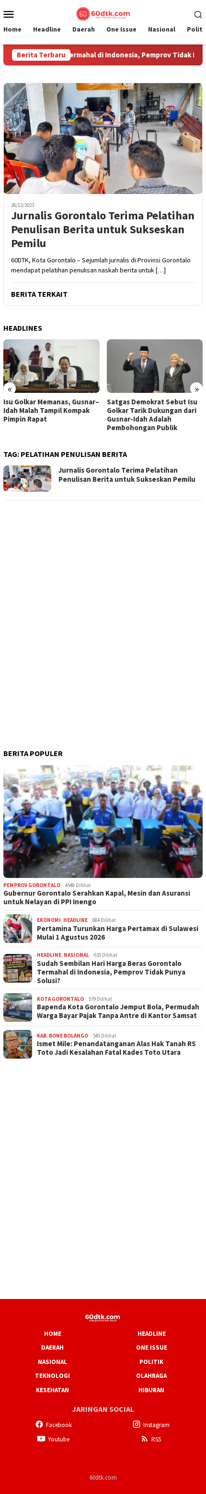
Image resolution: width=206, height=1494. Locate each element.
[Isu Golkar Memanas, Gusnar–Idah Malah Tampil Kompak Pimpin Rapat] (51, 366)
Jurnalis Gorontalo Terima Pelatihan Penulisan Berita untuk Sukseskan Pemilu (103, 229)
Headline (75, 920)
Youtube (58, 1439)
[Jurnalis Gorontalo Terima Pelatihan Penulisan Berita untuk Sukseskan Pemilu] (103, 138)
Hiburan (151, 1390)
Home (52, 1334)
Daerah (52, 1347)
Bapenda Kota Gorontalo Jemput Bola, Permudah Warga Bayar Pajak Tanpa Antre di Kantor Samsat (118, 1011)
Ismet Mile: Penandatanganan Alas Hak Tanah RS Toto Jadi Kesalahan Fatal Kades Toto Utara (116, 1048)
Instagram (156, 1425)
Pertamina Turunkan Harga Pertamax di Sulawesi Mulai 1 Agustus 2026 (117, 933)
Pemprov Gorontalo (31, 885)
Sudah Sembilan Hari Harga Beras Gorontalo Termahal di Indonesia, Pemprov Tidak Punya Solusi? (111, 972)
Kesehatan (52, 1390)
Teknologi (52, 1376)
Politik (151, 1362)
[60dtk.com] (103, 13)
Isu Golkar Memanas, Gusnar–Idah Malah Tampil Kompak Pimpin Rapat (51, 410)
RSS (156, 1439)
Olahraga (151, 1376)
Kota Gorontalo (60, 999)
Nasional (76, 955)
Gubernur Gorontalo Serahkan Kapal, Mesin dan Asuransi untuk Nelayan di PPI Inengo (96, 897)
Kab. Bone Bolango (62, 1035)
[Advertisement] (103, 612)
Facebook (59, 1425)
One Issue (151, 1347)
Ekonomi (49, 920)
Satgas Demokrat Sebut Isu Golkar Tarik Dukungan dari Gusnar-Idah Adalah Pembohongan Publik (152, 415)
